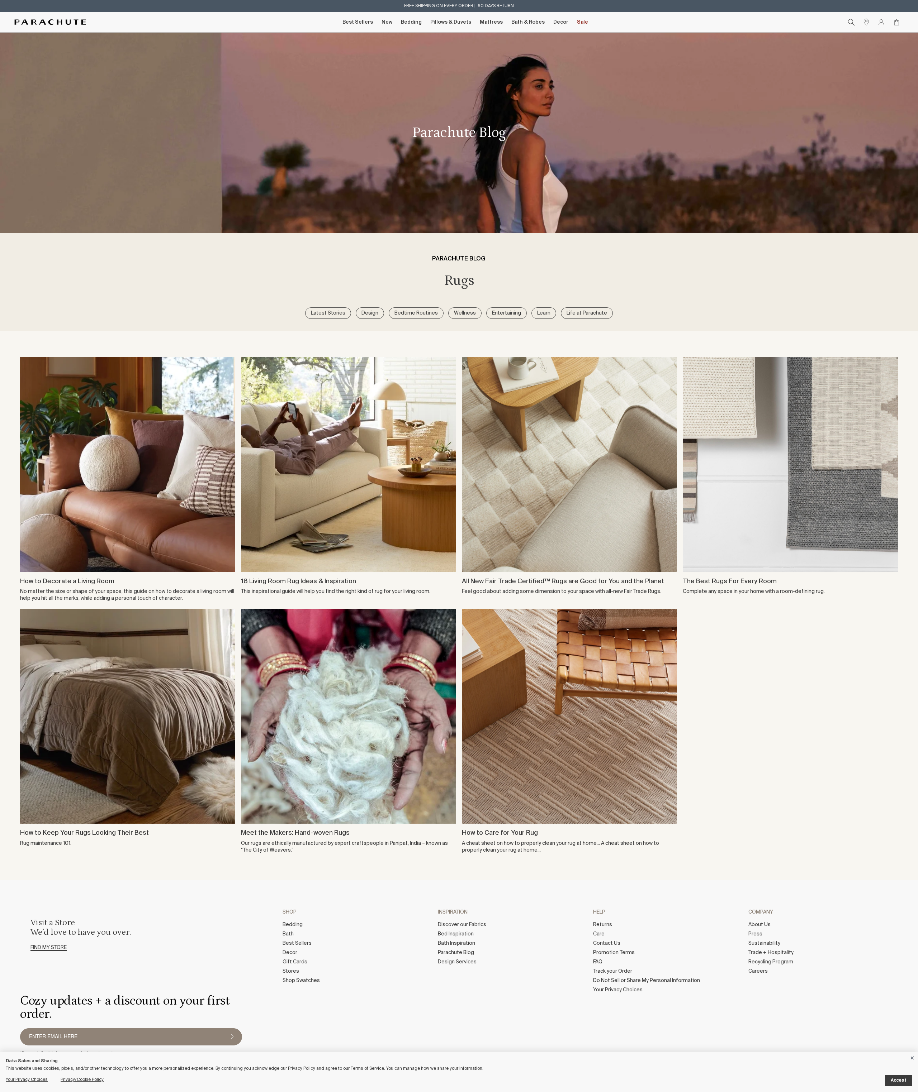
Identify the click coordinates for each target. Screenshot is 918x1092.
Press (755, 934)
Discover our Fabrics (462, 924)
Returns (602, 924)
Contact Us (606, 943)
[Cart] (896, 22)
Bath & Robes (528, 22)
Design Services (457, 961)
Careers (758, 971)
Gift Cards (295, 961)
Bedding (411, 22)
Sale (582, 22)
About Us (759, 924)
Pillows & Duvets (450, 22)
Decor (560, 22)
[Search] (851, 22)
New (387, 22)
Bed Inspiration (456, 934)
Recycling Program (770, 961)
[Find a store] (866, 22)
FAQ (597, 961)
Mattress (491, 22)
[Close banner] (912, 1056)
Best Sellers (357, 22)
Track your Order (612, 971)
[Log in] (881, 22)
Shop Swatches (301, 980)
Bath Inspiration (456, 943)
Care (599, 934)
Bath (288, 934)
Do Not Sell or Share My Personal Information (646, 980)
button (232, 1036)
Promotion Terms (614, 952)
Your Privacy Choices (618, 989)
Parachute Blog (456, 952)
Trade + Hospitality (771, 952)
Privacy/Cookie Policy (82, 1080)
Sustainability (764, 943)
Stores (291, 971)
